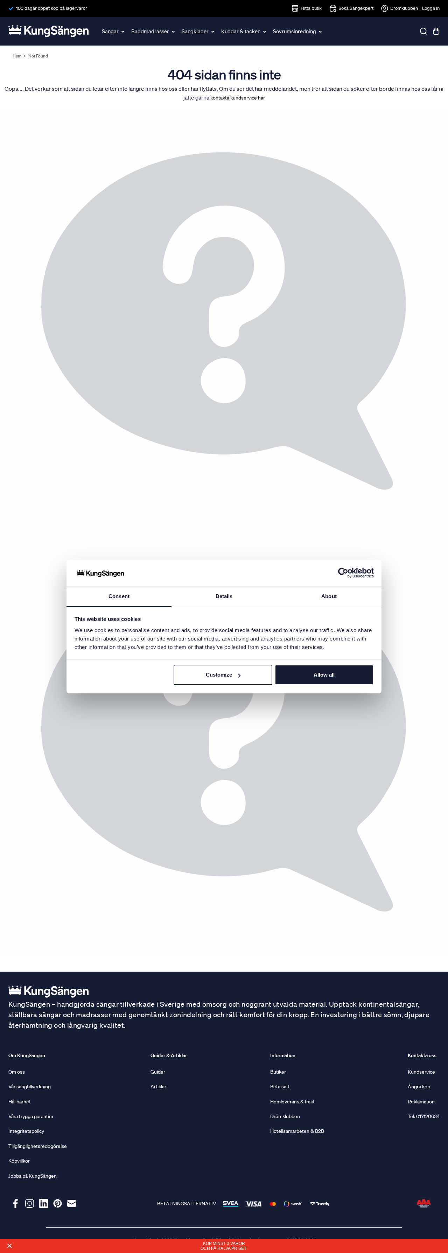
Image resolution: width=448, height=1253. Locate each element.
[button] (9, 1246)
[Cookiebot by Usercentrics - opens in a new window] (343, 573)
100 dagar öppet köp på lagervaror (51, 8)
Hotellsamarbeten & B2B (297, 1131)
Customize (219, 675)
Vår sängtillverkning (29, 1086)
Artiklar (158, 1086)
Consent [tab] (119, 596)
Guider (157, 1072)
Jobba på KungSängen (32, 1176)
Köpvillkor (19, 1161)
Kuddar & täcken (240, 31)
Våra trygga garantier (31, 1116)
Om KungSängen (26, 1055)
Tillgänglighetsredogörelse (37, 1146)
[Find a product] (423, 31)
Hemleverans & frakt (292, 1101)
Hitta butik (311, 8)
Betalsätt (280, 1086)
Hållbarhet (19, 1101)
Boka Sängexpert (355, 8)
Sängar (110, 31)
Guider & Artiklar (168, 1055)
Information (282, 1055)
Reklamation (421, 1101)
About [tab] (329, 596)
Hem (17, 56)
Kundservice (421, 1072)
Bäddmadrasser (150, 31)
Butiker (278, 1072)
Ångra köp (419, 1086)
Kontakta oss (422, 1055)
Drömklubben (404, 8)
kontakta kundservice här (237, 98)
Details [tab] (224, 596)
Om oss (16, 1072)
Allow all (324, 675)
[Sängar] (123, 31)
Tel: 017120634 (424, 1116)
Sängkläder (195, 31)
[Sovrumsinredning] (320, 31)
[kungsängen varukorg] (436, 31)
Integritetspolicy (26, 1131)
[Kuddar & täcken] (265, 31)
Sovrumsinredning (294, 31)
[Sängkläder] (213, 31)
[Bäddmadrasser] (173, 31)
